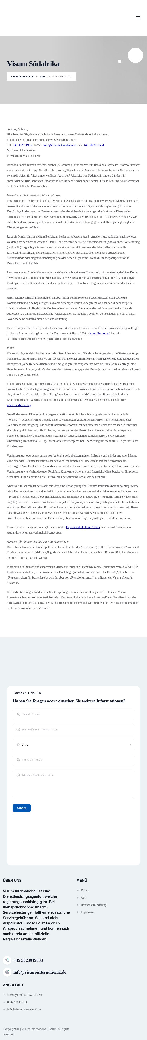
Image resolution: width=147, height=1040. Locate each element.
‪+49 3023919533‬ (23, 145)
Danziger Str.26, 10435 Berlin (24, 995)
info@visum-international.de (60, 145)
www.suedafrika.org (19, 405)
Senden (21, 807)
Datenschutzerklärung (93, 905)
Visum (84, 890)
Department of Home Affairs (83, 527)
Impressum (87, 912)
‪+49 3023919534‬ (94, 145)
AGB (84, 897)
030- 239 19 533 (17, 1002)
